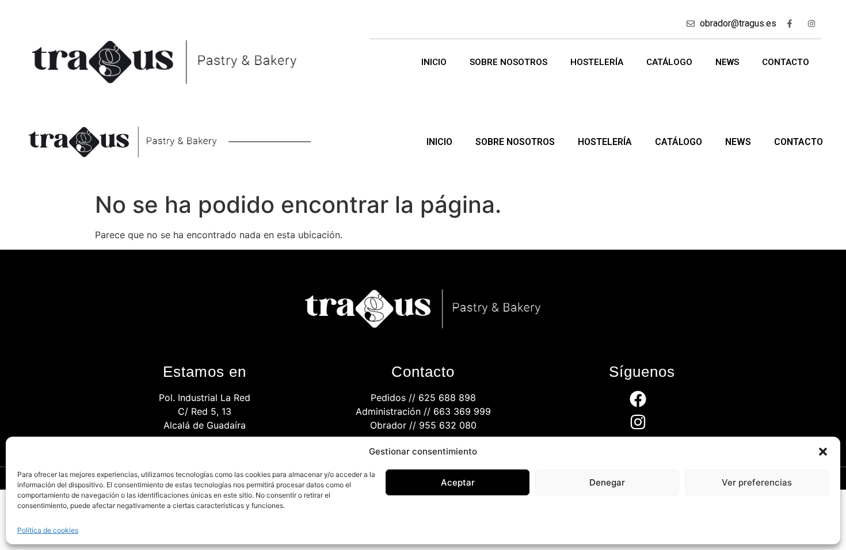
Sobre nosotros (508, 62)
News (727, 62)
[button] (823, 451)
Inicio (434, 62)
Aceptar (458, 482)
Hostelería (596, 62)
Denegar (607, 482)
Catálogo (669, 62)
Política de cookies (47, 530)
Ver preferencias (757, 482)
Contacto (785, 62)
